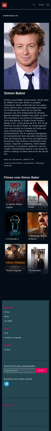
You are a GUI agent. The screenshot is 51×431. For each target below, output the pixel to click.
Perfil (6, 333)
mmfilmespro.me (10, 16)
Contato (7, 350)
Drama (8, 199)
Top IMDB (8, 321)
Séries (6, 316)
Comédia (38, 199)
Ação (37, 231)
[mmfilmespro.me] (5, 4)
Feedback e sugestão (13, 338)
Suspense (16, 199)
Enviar (41, 370)
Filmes (6, 312)
